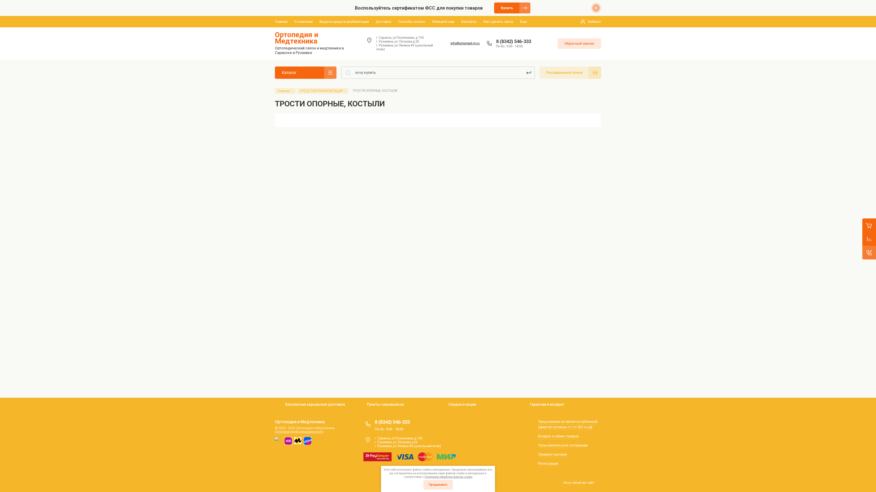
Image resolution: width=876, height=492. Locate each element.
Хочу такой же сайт (578, 483)
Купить (507, 8)
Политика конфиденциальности (299, 431)
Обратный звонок (579, 43)
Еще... (524, 22)
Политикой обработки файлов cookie (448, 477)
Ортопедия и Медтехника (296, 37)
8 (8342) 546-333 (513, 41)
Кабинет (594, 22)
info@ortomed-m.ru (465, 43)
